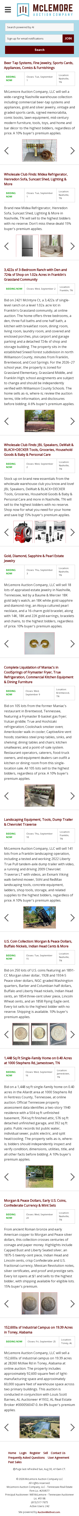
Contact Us (58, 1453)
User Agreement (58, 1457)
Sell (45, 1453)
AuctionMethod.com (49, 1512)
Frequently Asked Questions (26, 1457)
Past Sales (15, 1462)
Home (12, 1453)
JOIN (68, 38)
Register (35, 1453)
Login (23, 1453)
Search (40, 49)
